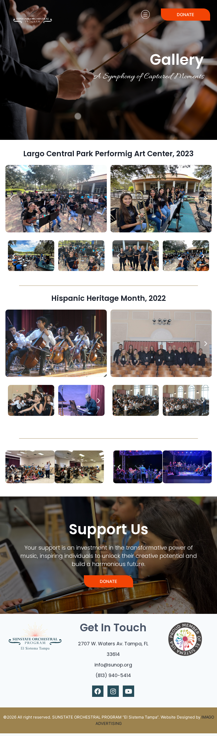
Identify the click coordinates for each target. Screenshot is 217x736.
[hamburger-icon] (145, 14)
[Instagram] (113, 691)
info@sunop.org (113, 664)
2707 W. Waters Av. (101, 643)
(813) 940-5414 (113, 675)
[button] (11, 198)
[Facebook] (97, 691)
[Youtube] (128, 691)
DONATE (185, 14)
